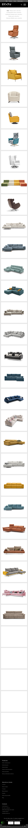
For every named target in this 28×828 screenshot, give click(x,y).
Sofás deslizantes (5, 765)
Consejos (4, 788)
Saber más (17, 822)
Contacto (4, 784)
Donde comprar (5, 786)
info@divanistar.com (6, 813)
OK (10, 822)
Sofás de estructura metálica (7, 769)
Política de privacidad (6, 795)
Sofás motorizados (5, 771)
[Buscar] (21, 4)
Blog (3, 797)
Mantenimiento (5, 791)
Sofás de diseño (5, 767)
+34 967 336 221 (5, 811)
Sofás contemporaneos (6, 762)
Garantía (3, 793)
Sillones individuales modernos (8, 773)
